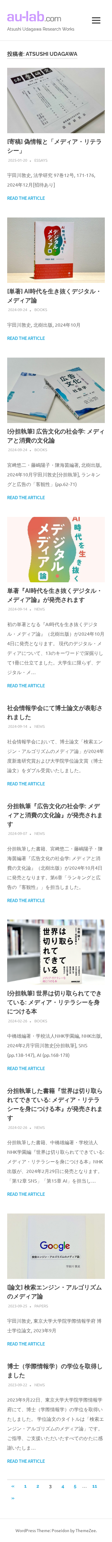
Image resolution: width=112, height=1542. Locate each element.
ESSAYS (40, 160)
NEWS (39, 608)
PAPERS (41, 1305)
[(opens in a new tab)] (56, 131)
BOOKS (40, 309)
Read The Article (26, 198)
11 (94, 1486)
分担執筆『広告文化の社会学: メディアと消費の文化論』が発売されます (55, 815)
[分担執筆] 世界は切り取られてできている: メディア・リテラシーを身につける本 (54, 1002)
